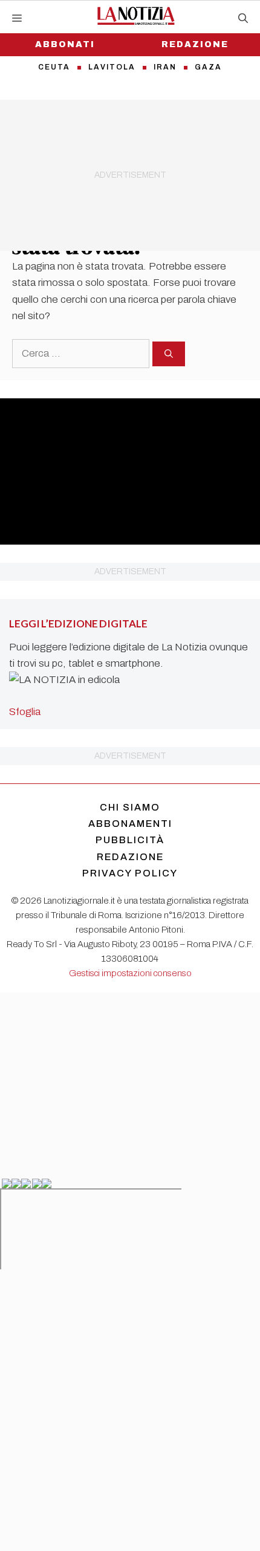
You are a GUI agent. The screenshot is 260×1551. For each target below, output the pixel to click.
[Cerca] (169, 354)
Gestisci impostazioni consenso (130, 973)
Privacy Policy (130, 873)
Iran (165, 67)
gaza (208, 67)
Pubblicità (130, 840)
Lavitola (111, 67)
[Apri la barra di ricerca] (243, 19)
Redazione (195, 44)
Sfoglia (25, 711)
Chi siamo (130, 807)
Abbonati (65, 44)
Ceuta (54, 67)
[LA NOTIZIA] (135, 16)
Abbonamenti (130, 823)
